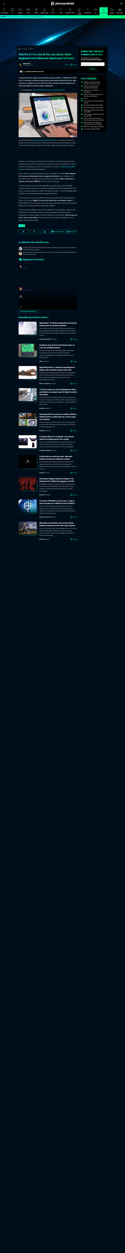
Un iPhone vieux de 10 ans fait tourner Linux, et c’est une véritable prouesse (56, 346)
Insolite (23, 17)
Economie (17, 17)
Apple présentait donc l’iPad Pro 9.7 (45, 140)
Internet (28, 17)
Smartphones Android (45, 339)
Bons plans (44, 13)
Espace (36, 13)
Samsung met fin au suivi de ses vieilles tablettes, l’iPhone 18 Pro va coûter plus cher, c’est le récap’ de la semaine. (58, 417)
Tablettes (38, 17)
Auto (28, 13)
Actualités (103, 13)
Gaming (20, 13)
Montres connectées (44, 383)
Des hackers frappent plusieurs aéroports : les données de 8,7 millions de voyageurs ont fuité (56, 480)
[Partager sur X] (23, 231)
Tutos (53, 13)
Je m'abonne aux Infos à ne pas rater (34, 72)
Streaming (87, 13)
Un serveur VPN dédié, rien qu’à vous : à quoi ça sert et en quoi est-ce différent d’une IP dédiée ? (57, 502)
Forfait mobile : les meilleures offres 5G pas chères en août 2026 (94, 119)
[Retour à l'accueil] (62, 3)
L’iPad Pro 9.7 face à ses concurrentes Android (48, 90)
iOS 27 (85, 98)
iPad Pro (22, 226)
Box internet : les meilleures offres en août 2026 (94, 115)
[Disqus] (48, 287)
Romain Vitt (26, 63)
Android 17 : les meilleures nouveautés (91, 91)
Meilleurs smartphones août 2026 (94, 127)
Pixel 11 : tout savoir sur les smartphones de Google (91, 87)
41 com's (67, 65)
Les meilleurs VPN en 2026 (91, 129)
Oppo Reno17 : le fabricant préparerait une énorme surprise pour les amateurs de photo (58, 324)
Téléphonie (4, 13)
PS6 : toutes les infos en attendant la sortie (94, 102)
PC (12, 13)
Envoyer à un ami (59, 231)
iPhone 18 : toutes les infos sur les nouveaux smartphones (93, 95)
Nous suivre (72, 231)
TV (43, 17)
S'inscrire (93, 69)
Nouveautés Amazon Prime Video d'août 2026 (93, 111)
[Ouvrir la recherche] (121, 3)
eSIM (79, 13)
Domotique (11, 17)
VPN (61, 13)
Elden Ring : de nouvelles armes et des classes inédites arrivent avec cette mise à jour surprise (57, 524)
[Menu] (3, 3)
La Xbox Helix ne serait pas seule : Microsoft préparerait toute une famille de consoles (55, 457)
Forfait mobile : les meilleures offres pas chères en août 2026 (93, 123)
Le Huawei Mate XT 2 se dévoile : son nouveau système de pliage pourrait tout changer (56, 438)
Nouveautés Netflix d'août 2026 (93, 105)
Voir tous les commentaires (28, 311)
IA (95, 13)
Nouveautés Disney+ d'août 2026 (93, 108)
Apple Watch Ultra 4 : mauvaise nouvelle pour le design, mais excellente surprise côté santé (57, 368)
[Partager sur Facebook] (34, 231)
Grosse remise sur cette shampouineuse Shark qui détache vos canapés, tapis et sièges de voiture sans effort (58, 392)
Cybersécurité (70, 13)
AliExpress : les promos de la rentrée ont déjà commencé (92, 83)
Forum (111, 13)
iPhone (41, 361)
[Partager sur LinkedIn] (45, 231)
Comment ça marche (44, 517)
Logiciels (33, 17)
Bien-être (119, 13)
